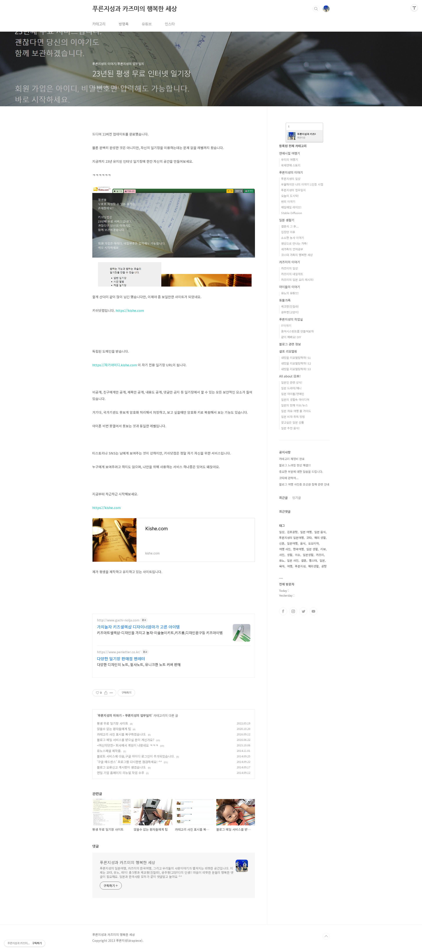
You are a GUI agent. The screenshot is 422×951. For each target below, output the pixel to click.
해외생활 (313, 566)
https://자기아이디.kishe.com (114, 365)
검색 (316, 8)
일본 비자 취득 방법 (293, 417)
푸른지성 (300, 566)
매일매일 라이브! (291, 207)
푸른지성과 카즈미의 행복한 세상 (134, 8)
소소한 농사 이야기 (292, 238)
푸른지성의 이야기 (110, 715)
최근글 (283, 497)
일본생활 (308, 555)
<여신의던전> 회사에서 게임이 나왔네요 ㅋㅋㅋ (127, 745)
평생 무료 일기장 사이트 (112, 723)
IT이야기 (286, 325)
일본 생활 (312, 549)
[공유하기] (106, 692)
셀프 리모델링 (288, 351)
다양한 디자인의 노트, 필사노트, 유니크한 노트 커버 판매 (139, 664)
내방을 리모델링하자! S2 (296, 363)
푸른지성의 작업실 (291, 319)
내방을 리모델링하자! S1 (296, 357)
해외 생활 (320, 538)
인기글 (296, 497)
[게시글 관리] (111, 692)
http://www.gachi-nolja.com (118, 620)
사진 (281, 555)
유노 (281, 560)
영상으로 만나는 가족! (294, 243)
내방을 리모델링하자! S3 (296, 369)
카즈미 (320, 555)
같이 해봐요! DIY (291, 337)
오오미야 (313, 543)
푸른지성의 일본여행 (291, 538)
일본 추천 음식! (290, 428)
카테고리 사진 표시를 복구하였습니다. (121, 734)
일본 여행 (306, 532)
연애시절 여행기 (289, 153)
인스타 (170, 24)
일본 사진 (292, 560)
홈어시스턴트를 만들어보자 (297, 331)
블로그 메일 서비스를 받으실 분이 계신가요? (125, 740)
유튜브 (147, 24)
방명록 (124, 24)
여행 (289, 566)
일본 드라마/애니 (291, 388)
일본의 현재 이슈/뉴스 (294, 405)
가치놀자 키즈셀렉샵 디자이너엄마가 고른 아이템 (138, 626)
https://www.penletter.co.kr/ (118, 652)
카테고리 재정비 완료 (292, 459)
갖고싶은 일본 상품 (292, 422)
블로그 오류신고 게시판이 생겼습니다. (121, 767)
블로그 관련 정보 (290, 344)
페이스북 (283, 611)
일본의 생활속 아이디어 (295, 399)
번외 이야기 (288, 201)
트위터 (303, 611)
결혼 (303, 560)
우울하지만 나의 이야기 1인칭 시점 (302, 184)
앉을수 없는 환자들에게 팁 (114, 729)
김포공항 (292, 532)
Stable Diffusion (291, 213)
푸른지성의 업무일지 (138, 715)
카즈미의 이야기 (289, 262)
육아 (281, 566)
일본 (322, 560)
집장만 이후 (288, 232)
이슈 (297, 555)
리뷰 (323, 549)
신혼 (281, 543)
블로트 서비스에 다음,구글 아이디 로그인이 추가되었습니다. (136, 756)
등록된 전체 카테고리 (293, 146)
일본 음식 (320, 532)
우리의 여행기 (289, 159)
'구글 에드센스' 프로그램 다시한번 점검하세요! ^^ (129, 762)
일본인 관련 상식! (291, 382)
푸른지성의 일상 (290, 179)
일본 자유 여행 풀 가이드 (296, 411)
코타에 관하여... (288, 478)
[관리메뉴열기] (414, 7)
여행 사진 (285, 549)
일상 (281, 532)
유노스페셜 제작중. (109, 751)
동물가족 (285, 300)
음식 (303, 543)
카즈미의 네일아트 (292, 274)
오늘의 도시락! (290, 196)
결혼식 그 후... (290, 226)
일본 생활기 (286, 220)
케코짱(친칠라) (290, 306)
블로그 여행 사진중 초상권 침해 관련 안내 (304, 484)
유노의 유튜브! (290, 293)
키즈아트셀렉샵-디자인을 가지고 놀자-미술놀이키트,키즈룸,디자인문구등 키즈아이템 (160, 632)
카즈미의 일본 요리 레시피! (297, 280)
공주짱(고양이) (290, 312)
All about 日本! (290, 376)
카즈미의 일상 (289, 268)
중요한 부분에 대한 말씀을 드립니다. (301, 471)
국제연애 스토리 (290, 165)
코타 (309, 538)
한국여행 (298, 549)
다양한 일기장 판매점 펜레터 (121, 658)
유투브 (313, 611)
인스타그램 (293, 611)
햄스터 (313, 560)
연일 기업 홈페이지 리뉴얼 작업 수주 (120, 773)
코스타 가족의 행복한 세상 (297, 255)
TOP (326, 936)
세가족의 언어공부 (292, 249)
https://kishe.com (130, 310)
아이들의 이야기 (289, 287)
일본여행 (292, 543)
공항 (324, 566)
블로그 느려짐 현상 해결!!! (295, 465)
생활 (289, 555)
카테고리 (99, 24)
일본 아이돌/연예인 (292, 394)
